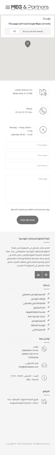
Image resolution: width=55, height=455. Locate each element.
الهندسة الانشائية (38, 325)
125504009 (33, 357)
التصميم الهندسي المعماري (33, 294)
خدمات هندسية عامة (36, 316)
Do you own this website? (33, 31)
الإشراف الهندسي (38, 299)
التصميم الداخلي (38, 330)
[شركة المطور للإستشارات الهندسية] (30, 7)
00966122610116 (30, 354)
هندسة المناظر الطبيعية (35, 312)
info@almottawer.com (28, 367)
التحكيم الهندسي (38, 321)
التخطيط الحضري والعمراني (34, 303)
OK (14, 31)
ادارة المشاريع (39, 307)
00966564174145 (30, 350)
